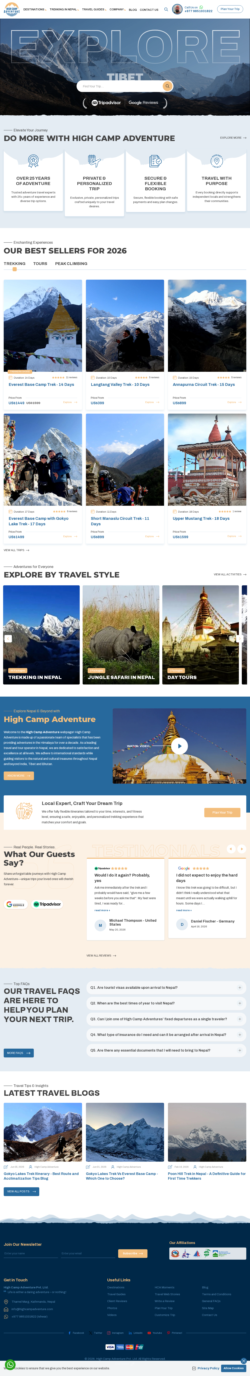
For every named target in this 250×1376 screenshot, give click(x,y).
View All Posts (18, 1191)
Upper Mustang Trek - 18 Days (201, 518)
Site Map (208, 1308)
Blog (133, 9)
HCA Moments (164, 1287)
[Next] (241, 848)
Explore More (231, 137)
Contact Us (149, 9)
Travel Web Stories (167, 1294)
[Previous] (231, 848)
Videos (112, 1315)
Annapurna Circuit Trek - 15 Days (204, 384)
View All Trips (14, 550)
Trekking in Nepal (35, 677)
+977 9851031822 (198, 11)
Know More (16, 775)
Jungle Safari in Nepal (121, 677)
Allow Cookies (234, 1368)
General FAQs (211, 1301)
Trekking (14, 263)
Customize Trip (165, 1315)
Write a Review (165, 1301)
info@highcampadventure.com (32, 1309)
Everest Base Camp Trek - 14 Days (41, 384)
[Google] (16, 904)
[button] (167, 86)
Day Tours (182, 677)
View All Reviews (99, 955)
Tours (40, 263)
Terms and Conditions (216, 1294)
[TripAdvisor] (106, 103)
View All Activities (228, 574)
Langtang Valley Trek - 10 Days (120, 384)
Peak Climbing (71, 263)
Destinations (115, 1287)
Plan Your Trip (230, 9)
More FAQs (15, 1053)
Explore (67, 402)
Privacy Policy (208, 1368)
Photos (112, 1308)
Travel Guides (116, 1294)
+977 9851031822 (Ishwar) (29, 1316)
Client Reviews (117, 1301)
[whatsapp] (10, 1364)
